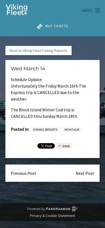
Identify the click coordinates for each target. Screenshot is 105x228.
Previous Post (23, 173)
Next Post (85, 173)
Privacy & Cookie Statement (52, 215)
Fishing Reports (45, 130)
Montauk (72, 130)
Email (66, 145)
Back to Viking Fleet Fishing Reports (38, 50)
